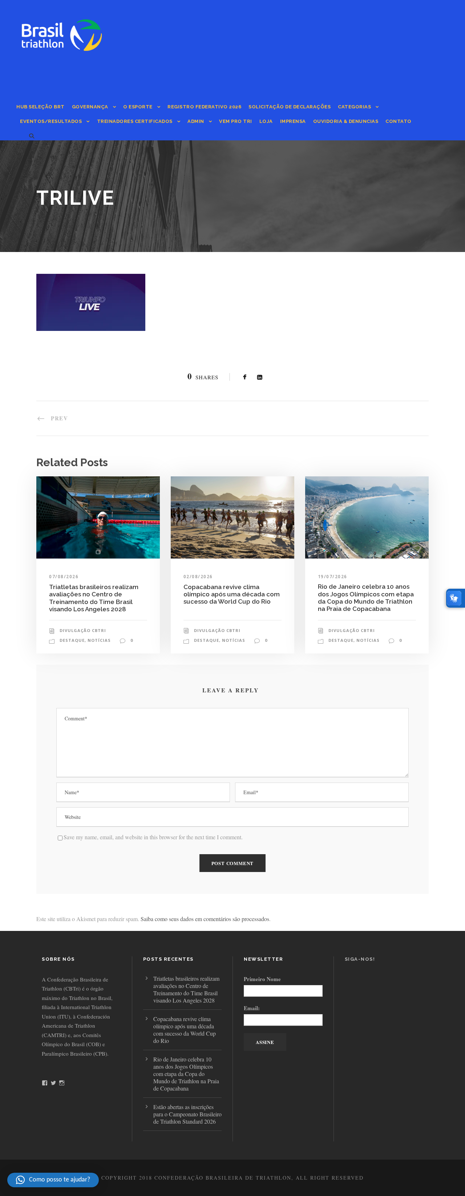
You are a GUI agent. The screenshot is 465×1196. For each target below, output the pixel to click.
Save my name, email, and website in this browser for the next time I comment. (153, 837)
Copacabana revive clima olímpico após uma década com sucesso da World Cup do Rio (231, 594)
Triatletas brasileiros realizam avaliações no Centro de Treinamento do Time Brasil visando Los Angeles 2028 (93, 598)
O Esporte (138, 106)
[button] (53, 1180)
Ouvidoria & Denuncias (346, 121)
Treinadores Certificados (135, 121)
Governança (90, 106)
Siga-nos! (360, 959)
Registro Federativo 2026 (204, 106)
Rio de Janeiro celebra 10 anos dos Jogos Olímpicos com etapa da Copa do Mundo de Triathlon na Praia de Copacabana (366, 597)
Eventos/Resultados (51, 121)
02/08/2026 (198, 576)
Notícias (99, 640)
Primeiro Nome (262, 979)
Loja (266, 121)
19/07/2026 (332, 576)
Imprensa (293, 121)
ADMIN (195, 121)
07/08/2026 (63, 576)
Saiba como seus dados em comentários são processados (205, 919)
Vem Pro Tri (235, 121)
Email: (252, 1008)
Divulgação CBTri (83, 630)
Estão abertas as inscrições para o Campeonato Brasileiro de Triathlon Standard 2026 (187, 1114)
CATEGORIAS (354, 106)
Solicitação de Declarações (289, 106)
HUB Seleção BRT (40, 106)
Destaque (72, 640)
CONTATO (398, 121)
